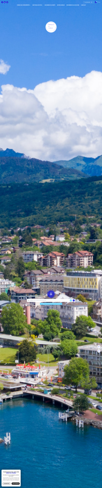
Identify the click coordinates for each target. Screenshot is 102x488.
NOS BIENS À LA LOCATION (73, 5)
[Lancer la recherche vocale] (51, 293)
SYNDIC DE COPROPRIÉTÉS (23, 5)
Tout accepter (16, 483)
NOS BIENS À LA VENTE (50, 5)
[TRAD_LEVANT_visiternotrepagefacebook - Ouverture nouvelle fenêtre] (2, 2)
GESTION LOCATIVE (37, 5)
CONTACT (83, 5)
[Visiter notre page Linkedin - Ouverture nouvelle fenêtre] (5, 2)
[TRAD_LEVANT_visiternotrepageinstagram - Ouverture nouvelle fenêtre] (7, 2)
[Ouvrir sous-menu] (30, 5)
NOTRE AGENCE (61, 5)
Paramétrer (6, 483)
